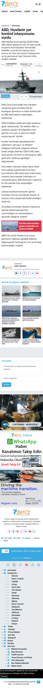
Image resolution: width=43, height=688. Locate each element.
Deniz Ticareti (16, 11)
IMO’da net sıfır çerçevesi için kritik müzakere (31, 299)
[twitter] (14, 565)
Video (18, 538)
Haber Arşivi (16, 666)
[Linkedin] (32, 273)
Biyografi (11, 638)
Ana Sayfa (11, 570)
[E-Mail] (16, 273)
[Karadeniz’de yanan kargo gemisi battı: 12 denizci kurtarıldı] (11, 291)
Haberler (5, 26)
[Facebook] (20, 273)
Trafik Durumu (17, 654)
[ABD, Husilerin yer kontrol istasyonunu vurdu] (21, 81)
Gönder (6, 384)
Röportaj (15, 598)
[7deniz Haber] (9, 4)
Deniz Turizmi (17, 604)
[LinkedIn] (25, 531)
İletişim (37, 538)
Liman (35, 11)
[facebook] (8, 565)
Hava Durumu (17, 652)
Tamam (4, 676)
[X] (13, 531)
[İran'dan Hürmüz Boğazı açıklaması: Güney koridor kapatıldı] (31, 333)
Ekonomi (15, 595)
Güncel (4, 11)
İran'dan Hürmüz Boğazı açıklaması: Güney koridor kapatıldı (31, 342)
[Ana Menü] (40, 4)
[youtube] (26, 565)
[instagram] (20, 565)
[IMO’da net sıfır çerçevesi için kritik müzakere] (31, 291)
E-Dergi (14, 618)
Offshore (15, 612)
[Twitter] (24, 273)
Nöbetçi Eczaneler (19, 649)
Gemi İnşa (15, 587)
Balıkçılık (15, 607)
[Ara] (36, 4)
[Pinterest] (17, 531)
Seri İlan (11, 635)
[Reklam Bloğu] (21, 412)
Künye (6, 541)
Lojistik (27, 11)
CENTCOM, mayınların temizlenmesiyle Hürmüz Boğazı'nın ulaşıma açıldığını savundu (10, 320)
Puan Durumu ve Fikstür (21, 657)
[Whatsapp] (34, 531)
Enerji (14, 593)
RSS (6, 551)
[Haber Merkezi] (7, 268)
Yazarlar (27, 538)
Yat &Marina (16, 609)
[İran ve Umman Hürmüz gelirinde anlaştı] (31, 311)
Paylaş (6, 96)
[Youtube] (36, 273)
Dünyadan (16, 26)
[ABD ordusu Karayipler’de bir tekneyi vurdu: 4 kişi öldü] (11, 333)
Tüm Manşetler (17, 660)
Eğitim (14, 601)
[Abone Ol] (35, 96)
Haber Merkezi (20, 266)
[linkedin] (39, 565)
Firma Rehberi (13, 632)
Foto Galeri (8, 538)
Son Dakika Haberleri (20, 663)
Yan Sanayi (16, 590)
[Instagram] (28, 273)
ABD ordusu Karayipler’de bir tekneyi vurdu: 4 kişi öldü (11, 342)
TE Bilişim (27, 558)
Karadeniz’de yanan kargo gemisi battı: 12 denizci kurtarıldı (11, 300)
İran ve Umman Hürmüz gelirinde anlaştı (30, 319)
